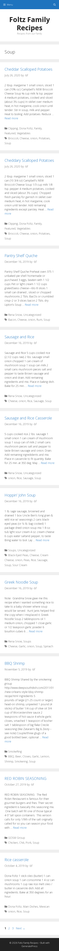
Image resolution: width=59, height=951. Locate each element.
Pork (28, 842)
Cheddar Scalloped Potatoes (28, 69)
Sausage (39, 401)
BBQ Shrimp (15, 663)
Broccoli (13, 138)
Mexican (44, 906)
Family (38, 128)
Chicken (13, 842)
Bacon (12, 319)
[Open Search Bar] (54, 4)
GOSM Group (16, 838)
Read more (11, 118)
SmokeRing (15, 751)
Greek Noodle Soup (21, 582)
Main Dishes (30, 906)
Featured (10, 133)
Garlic (22, 646)
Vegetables (23, 133)
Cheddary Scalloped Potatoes (29, 160)
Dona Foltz (26, 128)
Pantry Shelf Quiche (21, 255)
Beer (18, 756)
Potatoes (44, 138)
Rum (39, 319)
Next (20, 928)
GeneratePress (29, 946)
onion (33, 138)
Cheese (24, 138)
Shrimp (9, 761)
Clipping (13, 128)
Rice (29, 401)
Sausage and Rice (19, 336)
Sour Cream (19, 565)
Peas (26, 560)
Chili (21, 842)
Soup (8, 143)
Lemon (44, 756)
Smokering (21, 761)
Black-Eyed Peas (18, 555)
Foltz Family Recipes (29, 23)
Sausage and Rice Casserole (28, 418)
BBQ (11, 756)
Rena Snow (15, 315)
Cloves (27, 756)
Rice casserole (17, 859)
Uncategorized (32, 315)
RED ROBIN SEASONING (25, 778)
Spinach (48, 646)
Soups (12, 550)
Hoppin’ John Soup (20, 495)
